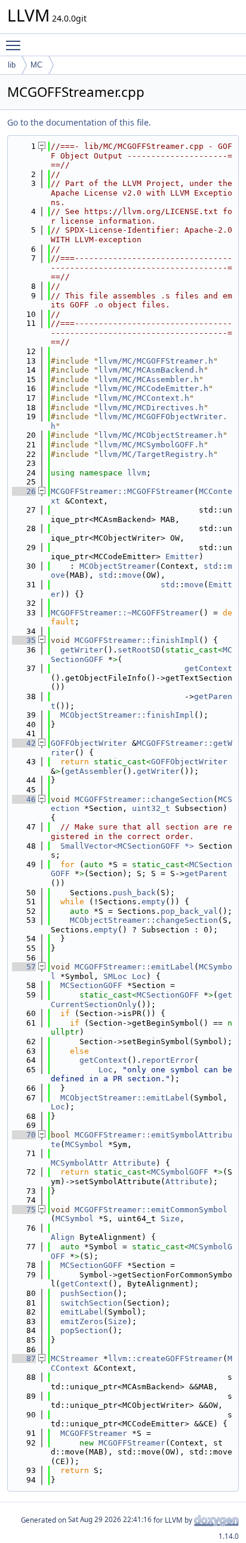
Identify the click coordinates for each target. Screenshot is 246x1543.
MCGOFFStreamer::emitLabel (134, 966)
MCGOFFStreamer (93, 1433)
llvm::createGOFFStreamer (165, 1358)
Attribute (134, 1162)
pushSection (86, 1293)
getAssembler (93, 771)
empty (153, 901)
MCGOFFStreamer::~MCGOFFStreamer (125, 612)
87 (24, 1358)
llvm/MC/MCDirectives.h (151, 407)
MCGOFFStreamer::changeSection (144, 799)
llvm (136, 472)
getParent (205, 873)
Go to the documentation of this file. (79, 122)
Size (170, 1218)
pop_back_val (189, 911)
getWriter (81, 649)
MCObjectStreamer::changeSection (144, 920)
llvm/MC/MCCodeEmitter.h (153, 388)
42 (24, 743)
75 (24, 1209)
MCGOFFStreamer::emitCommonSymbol (151, 1209)
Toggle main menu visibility (15, 45)
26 (24, 491)
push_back (134, 892)
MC (36, 64)
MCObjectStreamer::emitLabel (124, 1097)
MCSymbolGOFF (179, 1171)
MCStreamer (75, 1358)
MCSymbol (84, 1144)
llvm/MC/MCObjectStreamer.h (161, 435)
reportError (168, 1060)
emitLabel (81, 1311)
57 (24, 966)
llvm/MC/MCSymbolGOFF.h (151, 444)
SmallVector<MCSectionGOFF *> (127, 845)
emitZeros (81, 1321)
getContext (208, 668)
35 (24, 640)
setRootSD (139, 649)
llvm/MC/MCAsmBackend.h (151, 369)
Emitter (182, 556)
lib (12, 64)
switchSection (91, 1302)
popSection (84, 1330)
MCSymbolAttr (79, 1162)
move (132, 575)
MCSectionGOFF (91, 985)
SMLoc (115, 976)
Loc (139, 976)
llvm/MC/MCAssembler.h (149, 379)
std (211, 566)
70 (24, 1134)
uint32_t (151, 808)
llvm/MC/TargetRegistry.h (156, 454)
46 (24, 799)
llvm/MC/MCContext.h (144, 398)
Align (63, 1237)
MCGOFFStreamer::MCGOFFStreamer (122, 491)
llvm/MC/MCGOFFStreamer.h (156, 360)
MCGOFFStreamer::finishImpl (137, 640)
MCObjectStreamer (117, 566)
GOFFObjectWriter (89, 743)
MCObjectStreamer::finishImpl (127, 714)
